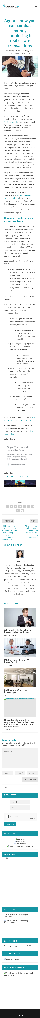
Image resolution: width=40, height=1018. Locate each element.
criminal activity (23, 476)
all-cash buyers (10, 476)
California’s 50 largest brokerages (15, 691)
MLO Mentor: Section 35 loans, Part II (16, 661)
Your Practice (20, 53)
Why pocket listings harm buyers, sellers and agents (17, 631)
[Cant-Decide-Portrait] (20, 881)
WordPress (34, 1012)
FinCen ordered (10, 122)
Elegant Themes (16, 1012)
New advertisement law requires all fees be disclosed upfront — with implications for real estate (19, 723)
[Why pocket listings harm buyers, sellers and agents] (20, 617)
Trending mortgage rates (13, 946)
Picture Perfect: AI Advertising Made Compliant (17, 916)
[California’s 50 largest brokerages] (20, 677)
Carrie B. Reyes (21, 50)
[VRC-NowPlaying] (20, 489)
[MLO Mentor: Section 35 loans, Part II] (20, 647)
